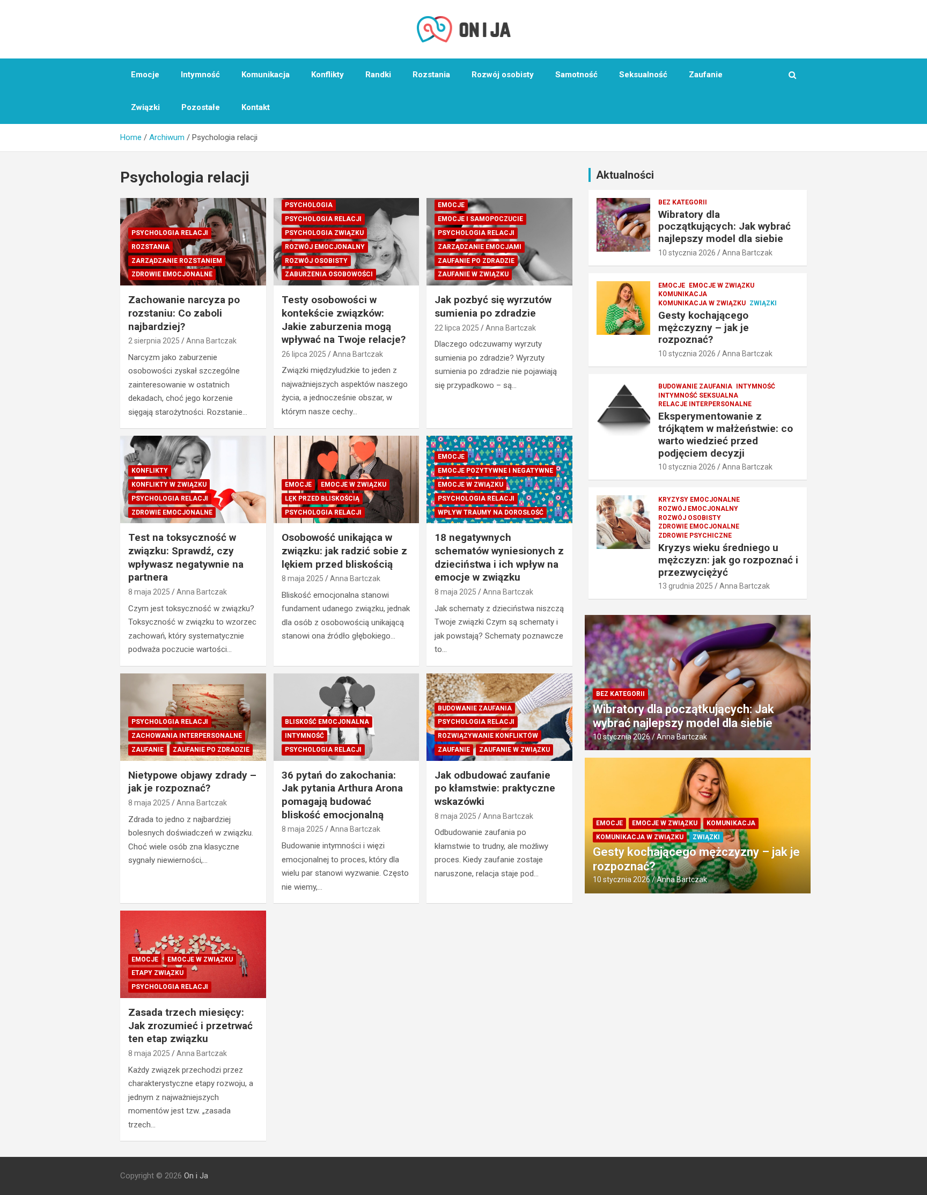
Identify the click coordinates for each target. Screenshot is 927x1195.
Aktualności (625, 174)
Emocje (145, 74)
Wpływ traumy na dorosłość (490, 512)
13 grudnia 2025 (685, 586)
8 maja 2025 (149, 592)
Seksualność (643, 74)
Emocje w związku (353, 484)
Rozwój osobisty (503, 74)
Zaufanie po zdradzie (476, 261)
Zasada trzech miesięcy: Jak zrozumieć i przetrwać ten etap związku (190, 1025)
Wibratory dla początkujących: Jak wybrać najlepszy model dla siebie (724, 226)
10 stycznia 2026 (687, 252)
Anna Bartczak (211, 340)
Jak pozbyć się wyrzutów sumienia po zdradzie (493, 306)
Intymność (200, 74)
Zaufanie (706, 74)
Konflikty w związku (169, 484)
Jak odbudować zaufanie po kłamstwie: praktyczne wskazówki (495, 788)
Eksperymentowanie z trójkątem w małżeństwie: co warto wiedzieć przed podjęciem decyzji (725, 434)
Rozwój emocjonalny (325, 247)
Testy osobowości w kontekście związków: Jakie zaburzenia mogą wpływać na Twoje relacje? (344, 320)
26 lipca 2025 (304, 354)
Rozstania (431, 74)
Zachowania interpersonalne (186, 735)
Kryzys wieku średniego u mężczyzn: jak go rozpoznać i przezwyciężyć (728, 559)
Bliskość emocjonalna (327, 721)
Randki (378, 74)
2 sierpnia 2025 (154, 340)
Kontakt (255, 107)
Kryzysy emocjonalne (699, 499)
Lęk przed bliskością (322, 498)
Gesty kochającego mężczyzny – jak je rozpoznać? (703, 327)
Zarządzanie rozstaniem (176, 261)
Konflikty (327, 74)
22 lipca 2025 (457, 328)
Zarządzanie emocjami (479, 247)
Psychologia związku (324, 233)
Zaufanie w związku (473, 274)
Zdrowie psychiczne (695, 535)
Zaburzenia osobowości (329, 274)
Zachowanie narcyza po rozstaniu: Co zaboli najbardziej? (184, 313)
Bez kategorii (682, 202)
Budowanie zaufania (475, 708)
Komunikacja (265, 74)
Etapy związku (157, 973)
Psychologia (309, 205)
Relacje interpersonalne (705, 404)
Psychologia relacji (169, 233)
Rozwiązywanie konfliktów (488, 735)
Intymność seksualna (698, 395)
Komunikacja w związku (702, 303)
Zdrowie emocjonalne (171, 274)
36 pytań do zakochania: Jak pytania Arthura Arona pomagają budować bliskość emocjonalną (342, 795)
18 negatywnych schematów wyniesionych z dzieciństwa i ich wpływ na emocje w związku (499, 557)
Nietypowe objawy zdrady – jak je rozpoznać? (192, 782)
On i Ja (196, 1176)
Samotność (576, 74)
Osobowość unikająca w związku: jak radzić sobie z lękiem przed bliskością (344, 550)
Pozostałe (200, 107)
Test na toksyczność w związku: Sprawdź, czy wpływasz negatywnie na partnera (186, 557)
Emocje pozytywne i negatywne (495, 470)
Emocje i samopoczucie (480, 219)
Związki (145, 107)
